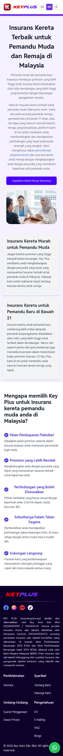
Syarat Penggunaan (15, 712)
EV (36, 712)
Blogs (37, 736)
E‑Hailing (39, 720)
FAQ (37, 728)
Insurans (8, 685)
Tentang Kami (42, 685)
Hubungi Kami (42, 693)
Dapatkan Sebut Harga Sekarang (31, 180)
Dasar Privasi (12, 720)
